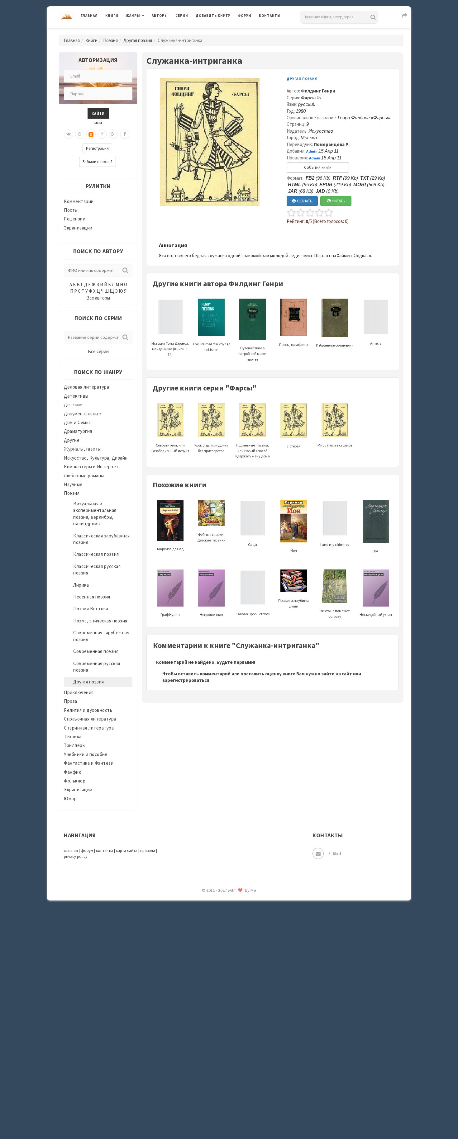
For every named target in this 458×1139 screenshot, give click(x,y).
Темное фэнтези (213, 978)
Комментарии (79, 201)
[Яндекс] (102, 134)
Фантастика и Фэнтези (88, 763)
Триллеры (74, 745)
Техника (73, 737)
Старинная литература (89, 728)
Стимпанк (207, 964)
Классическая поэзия (96, 554)
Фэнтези (205, 1034)
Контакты (270, 15)
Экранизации (78, 228)
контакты (104, 850)
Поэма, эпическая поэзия (100, 621)
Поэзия (110, 40)
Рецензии (74, 219)
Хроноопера (209, 1048)
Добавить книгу (213, 15)
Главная (89, 15)
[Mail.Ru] (79, 134)
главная (71, 850)
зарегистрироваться (185, 680)
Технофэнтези (211, 992)
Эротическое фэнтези (220, 1104)
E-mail (334, 853)
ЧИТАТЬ (338, 201)
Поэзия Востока (90, 609)
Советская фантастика (221, 923)
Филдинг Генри (318, 91)
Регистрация (97, 148)
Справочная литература (90, 719)
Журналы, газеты (82, 449)
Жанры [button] (133, 15)
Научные (73, 484)
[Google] (113, 134)
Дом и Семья (77, 422)
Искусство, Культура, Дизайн (96, 458)
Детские (73, 405)
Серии (181, 15)
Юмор (70, 798)
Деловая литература (218, 32)
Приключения (79, 692)
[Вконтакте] (68, 134)
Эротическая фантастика (223, 1090)
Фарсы (308, 98)
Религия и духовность (88, 710)
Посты (71, 210)
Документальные (82, 414)
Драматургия (78, 431)
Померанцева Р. (332, 144)
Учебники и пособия (85, 754)
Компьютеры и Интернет (91, 467)
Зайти (98, 113)
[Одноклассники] (91, 134)
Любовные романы (84, 476)
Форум (244, 15)
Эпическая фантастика (221, 1062)
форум (87, 850)
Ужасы (203, 1006)
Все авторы (98, 298)
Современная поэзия (95, 651)
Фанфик (72, 772)
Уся (200, 1020)
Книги (111, 15)
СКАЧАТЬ (304, 201)
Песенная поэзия (91, 597)
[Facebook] (124, 134)
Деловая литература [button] (147, 32)
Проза (70, 701)
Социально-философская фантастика (237, 950)
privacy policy (75, 856)
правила (147, 850)
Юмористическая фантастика (228, 1118)
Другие (71, 440)
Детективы (76, 396)
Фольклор (74, 781)
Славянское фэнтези (218, 909)
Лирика (81, 585)
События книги (318, 167)
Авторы (160, 15)
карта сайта (126, 850)
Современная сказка (218, 937)
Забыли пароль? (97, 161)
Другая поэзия (137, 40)
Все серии (98, 351)
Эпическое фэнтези (217, 1076)
